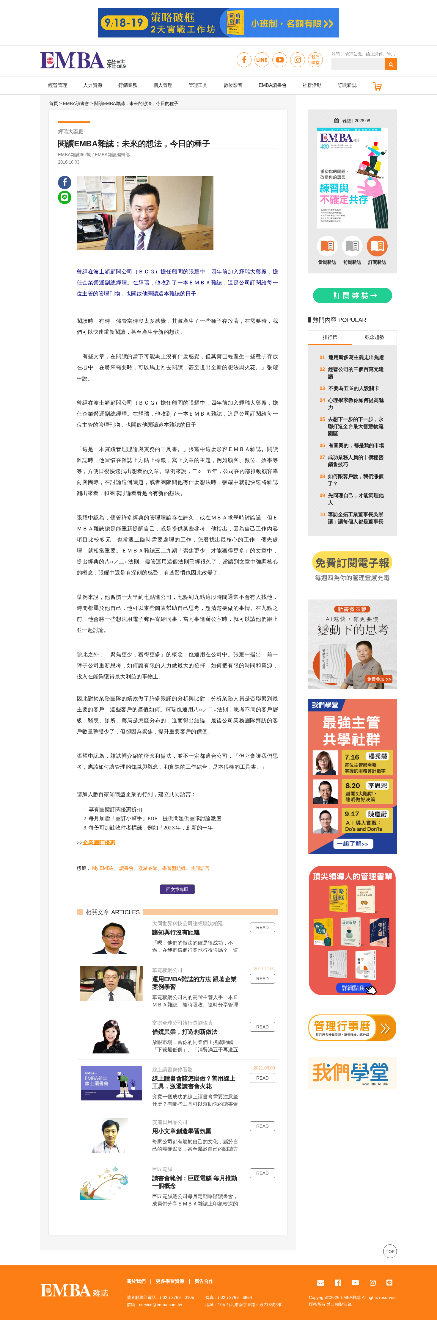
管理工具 (198, 85)
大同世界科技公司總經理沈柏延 (187, 923)
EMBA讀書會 (273, 85)
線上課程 (374, 54)
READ (262, 927)
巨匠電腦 (162, 1169)
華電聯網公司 (167, 970)
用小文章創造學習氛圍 (182, 1131)
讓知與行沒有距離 (176, 932)
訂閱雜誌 (347, 85)
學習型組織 (174, 868)
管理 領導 (396, 54)
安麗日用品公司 (170, 1122)
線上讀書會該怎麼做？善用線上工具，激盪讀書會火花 (193, 1082)
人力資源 (92, 85)
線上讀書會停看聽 (172, 1069)
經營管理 (57, 85)
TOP (390, 1251)
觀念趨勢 (374, 337)
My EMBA (102, 868)
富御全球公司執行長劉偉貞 (182, 1023)
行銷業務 (127, 85)
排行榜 (330, 337)
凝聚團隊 (147, 868)
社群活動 (312, 85)
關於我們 (136, 1281)
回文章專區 (177, 889)
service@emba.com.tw (160, 1304)
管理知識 (353, 54)
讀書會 (125, 868)
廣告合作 (203, 1281)
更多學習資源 (170, 1281)
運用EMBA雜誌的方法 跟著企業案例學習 (194, 983)
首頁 (53, 103)
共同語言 (200, 868)
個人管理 (162, 85)
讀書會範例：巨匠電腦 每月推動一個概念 (194, 1182)
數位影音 (233, 85)
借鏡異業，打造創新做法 (185, 1031)
